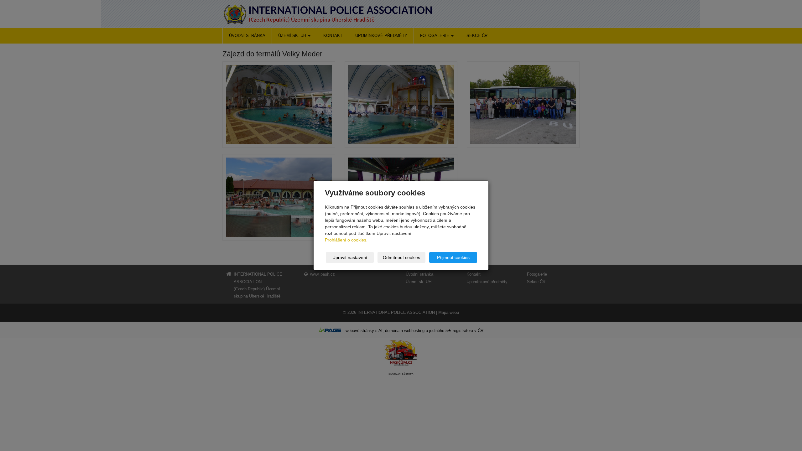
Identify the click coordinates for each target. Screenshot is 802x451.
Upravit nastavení (349, 257)
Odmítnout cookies (401, 257)
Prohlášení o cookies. (346, 239)
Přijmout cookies (453, 257)
